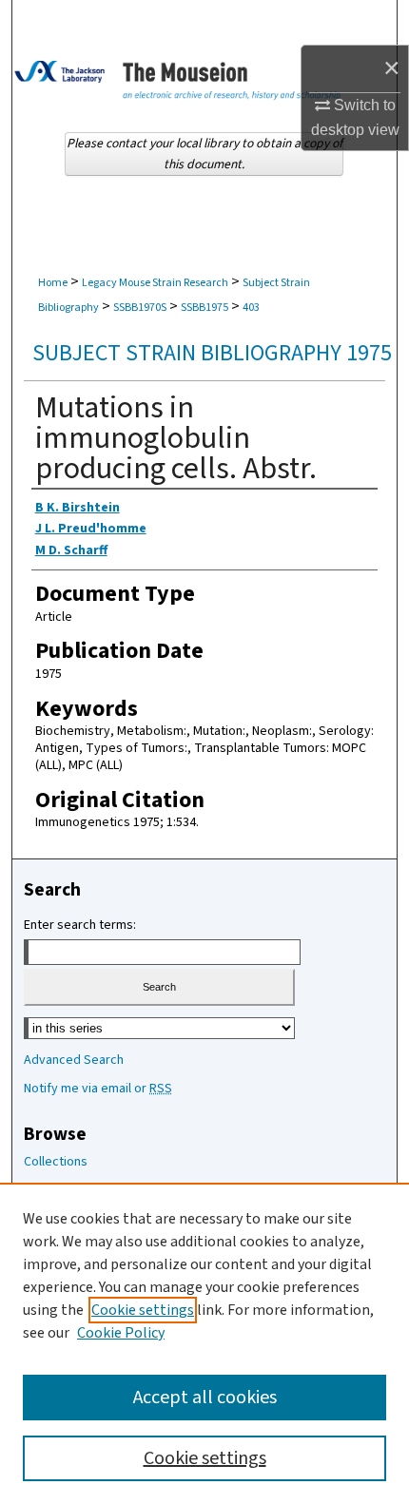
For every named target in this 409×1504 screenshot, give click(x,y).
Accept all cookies (205, 1397)
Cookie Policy (121, 1332)
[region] (204, 1343)
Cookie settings (142, 1310)
